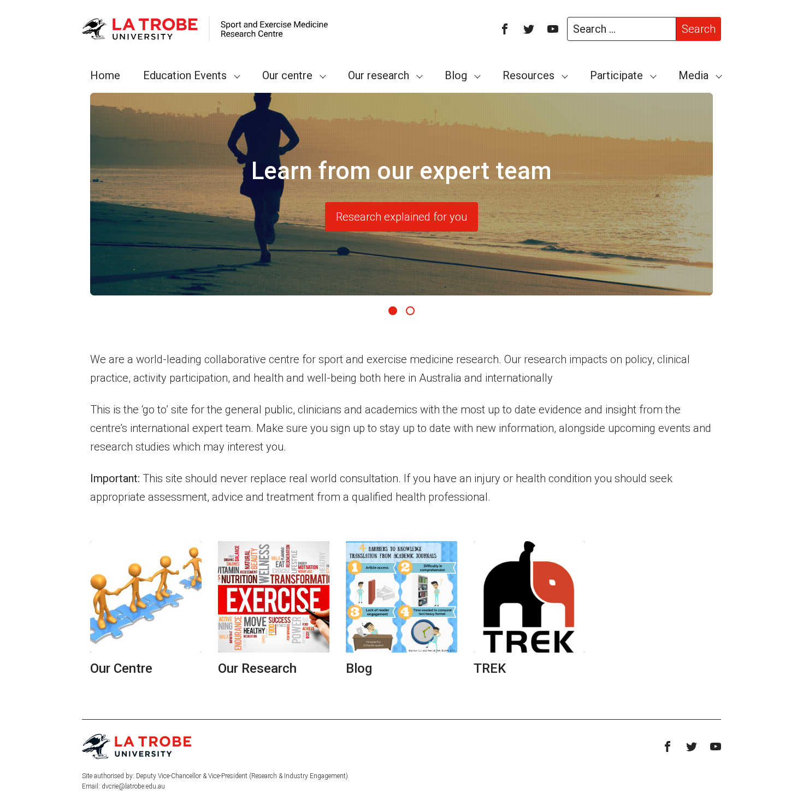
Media (693, 75)
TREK (490, 668)
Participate (616, 75)
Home (105, 75)
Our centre (287, 75)
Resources (528, 75)
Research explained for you (401, 216)
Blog (456, 75)
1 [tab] (392, 310)
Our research (378, 75)
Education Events (185, 75)
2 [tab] (410, 310)
